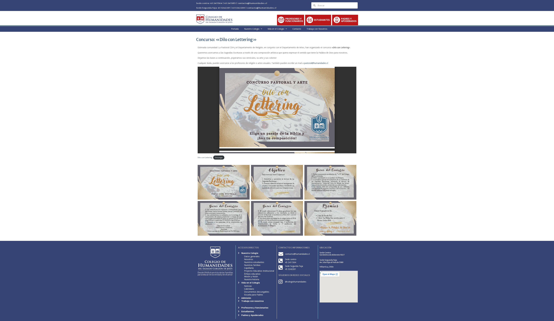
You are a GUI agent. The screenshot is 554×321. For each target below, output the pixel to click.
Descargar (219, 157)
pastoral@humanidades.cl (316, 63)
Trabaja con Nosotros (317, 28)
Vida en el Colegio (276, 28)
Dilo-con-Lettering (205, 157)
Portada (235, 28)
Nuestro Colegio (251, 28)
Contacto (296, 28)
